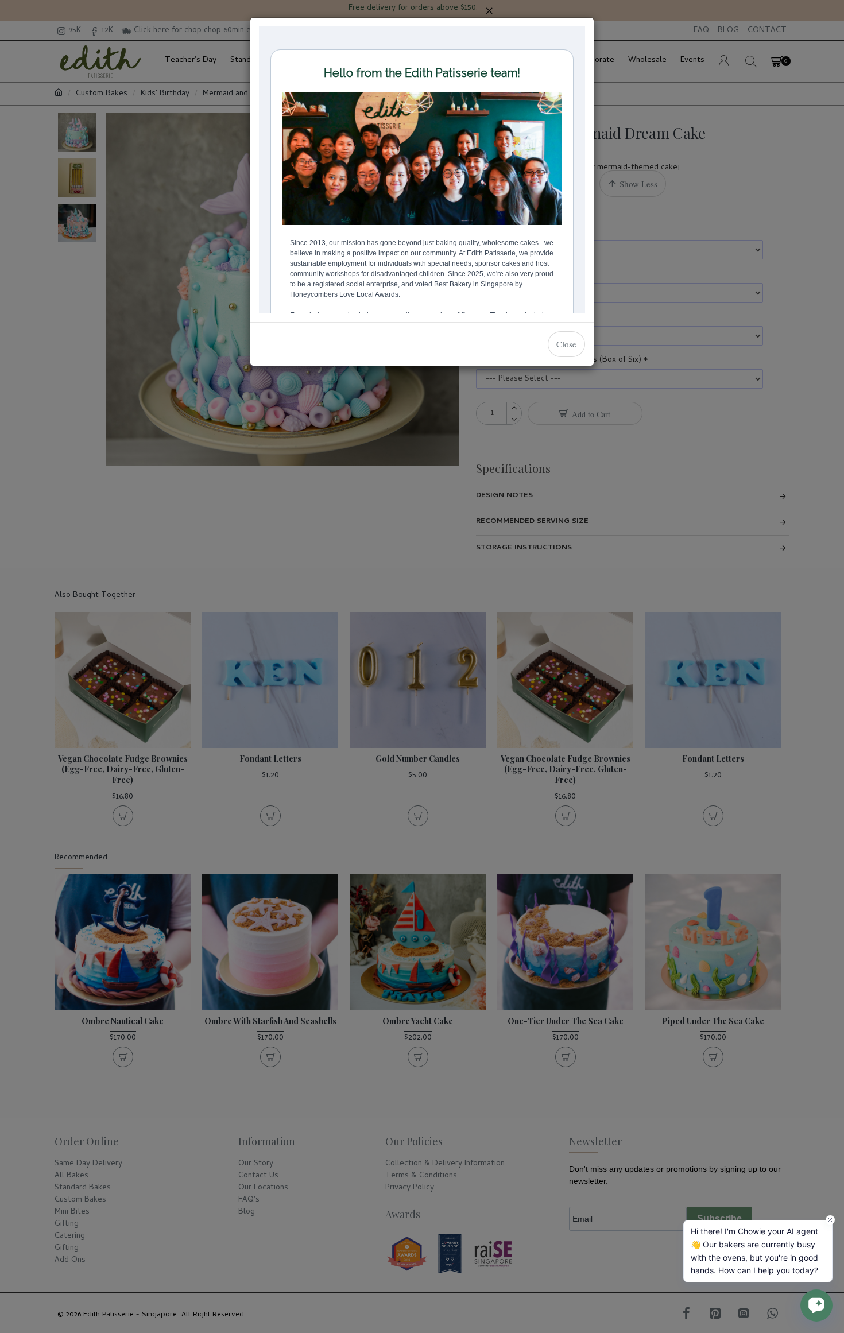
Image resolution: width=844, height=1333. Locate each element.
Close (566, 344)
